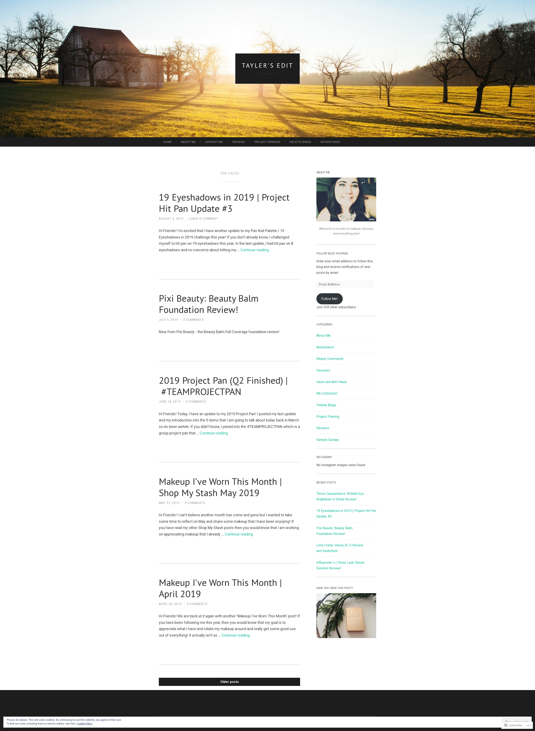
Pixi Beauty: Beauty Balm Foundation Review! (209, 303)
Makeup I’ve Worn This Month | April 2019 (220, 588)
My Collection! (327, 393)
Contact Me (214, 141)
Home (167, 141)
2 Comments (193, 319)
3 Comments (195, 503)
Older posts (229, 682)
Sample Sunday (327, 440)
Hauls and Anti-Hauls (331, 382)
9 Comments (197, 604)
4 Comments (196, 401)
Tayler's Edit (267, 65)
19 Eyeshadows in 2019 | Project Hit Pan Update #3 (224, 202)
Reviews (239, 141)
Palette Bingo (300, 141)
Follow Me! (329, 299)
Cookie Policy (84, 723)
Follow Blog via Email (332, 253)
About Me (188, 141)
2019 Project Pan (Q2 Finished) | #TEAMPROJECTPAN (223, 385)
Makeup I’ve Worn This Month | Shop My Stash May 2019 (220, 487)
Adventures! (330, 141)
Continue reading (255, 250)
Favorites (323, 370)
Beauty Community (330, 359)
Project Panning (267, 141)
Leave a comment (203, 218)
